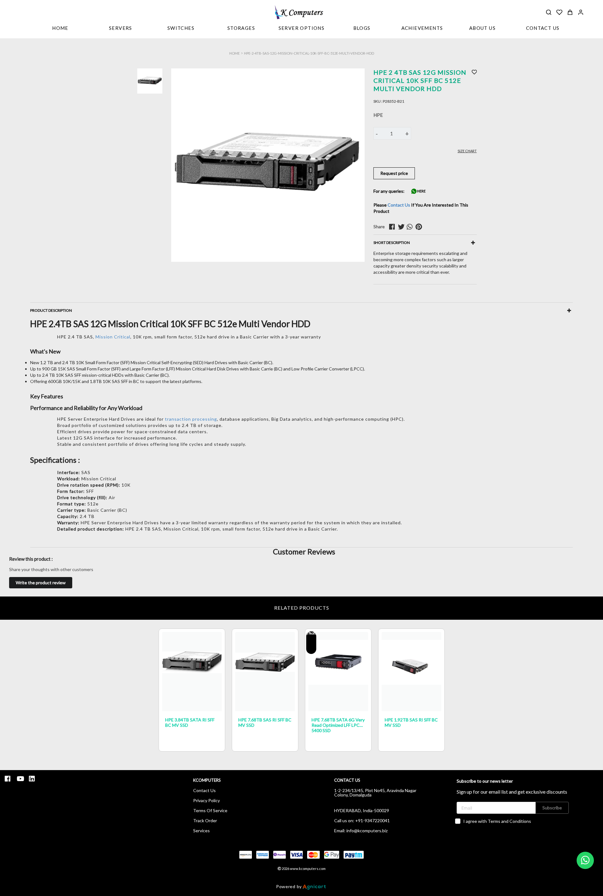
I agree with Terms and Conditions (497, 821)
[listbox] (120, 28)
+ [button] (407, 133)
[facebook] (393, 226)
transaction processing (191, 419)
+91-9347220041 (372, 820)
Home (234, 53)
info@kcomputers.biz (367, 830)
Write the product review (41, 582)
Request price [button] (394, 173)
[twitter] (402, 226)
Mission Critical (112, 336)
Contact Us (399, 205)
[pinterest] (420, 226)
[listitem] (8, 779)
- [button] (377, 133)
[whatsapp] (411, 226)
